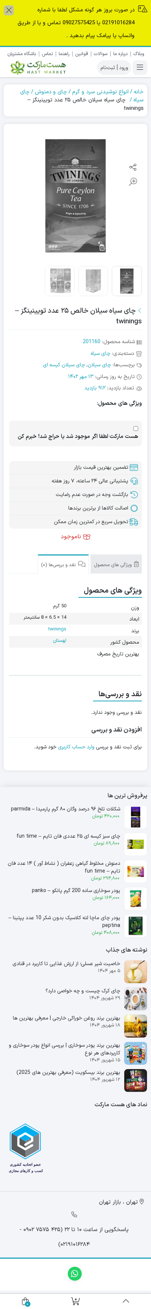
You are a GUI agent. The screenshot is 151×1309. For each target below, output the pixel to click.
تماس (47, 54)
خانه (139, 92)
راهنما (64, 54)
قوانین (81, 54)
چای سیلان (99, 365)
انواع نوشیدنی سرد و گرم (100, 92)
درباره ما (120, 54)
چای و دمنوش (51, 92)
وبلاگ (138, 54)
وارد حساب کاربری (76, 747)
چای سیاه (100, 353)
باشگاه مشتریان (21, 54)
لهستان (59, 640)
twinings (57, 629)
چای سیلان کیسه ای (64, 365)
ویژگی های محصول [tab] (113, 565)
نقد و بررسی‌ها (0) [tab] (59, 565)
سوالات (100, 54)
